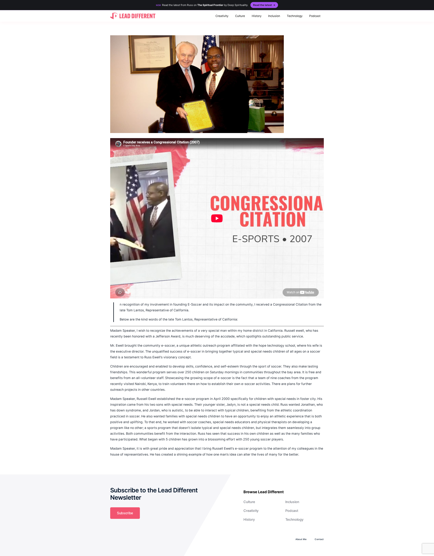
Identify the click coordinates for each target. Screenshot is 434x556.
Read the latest (264, 5)
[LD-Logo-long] (133, 12)
